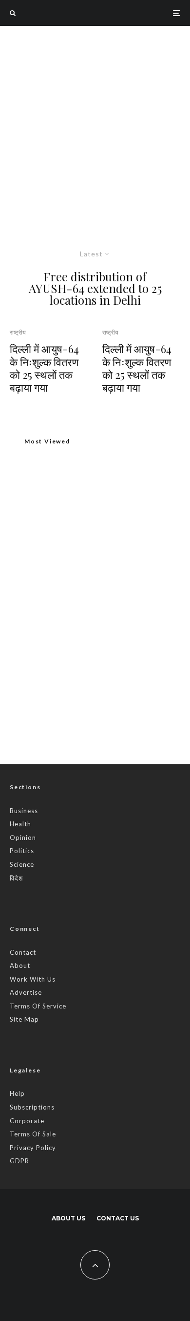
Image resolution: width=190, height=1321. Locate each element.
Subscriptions (32, 1107)
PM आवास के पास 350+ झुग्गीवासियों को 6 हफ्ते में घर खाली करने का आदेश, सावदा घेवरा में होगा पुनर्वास (93, 572)
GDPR (19, 1161)
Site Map (24, 1019)
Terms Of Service (38, 1006)
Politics (22, 851)
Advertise (26, 992)
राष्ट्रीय (18, 332)
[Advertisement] (95, 126)
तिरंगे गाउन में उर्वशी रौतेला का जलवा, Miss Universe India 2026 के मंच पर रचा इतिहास (115, 612)
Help (17, 1093)
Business (24, 811)
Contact (23, 952)
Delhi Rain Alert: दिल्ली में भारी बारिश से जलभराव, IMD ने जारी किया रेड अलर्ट (115, 705)
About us (68, 1218)
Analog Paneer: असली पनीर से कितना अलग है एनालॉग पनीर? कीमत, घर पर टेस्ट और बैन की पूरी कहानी (114, 658)
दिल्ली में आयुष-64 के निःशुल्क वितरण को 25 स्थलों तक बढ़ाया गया (44, 368)
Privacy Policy (33, 1148)
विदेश (16, 878)
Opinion (23, 837)
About (20, 965)
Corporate (27, 1121)
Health (20, 824)
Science (22, 864)
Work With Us (33, 979)
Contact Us (117, 1218)
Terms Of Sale (33, 1134)
